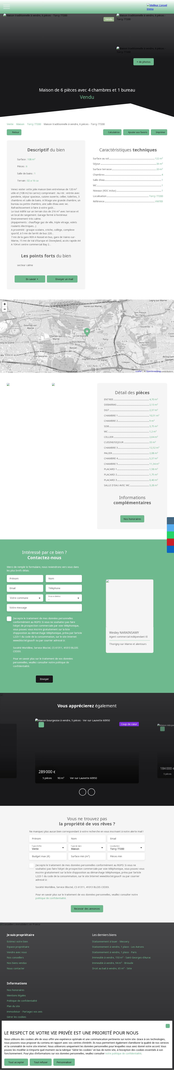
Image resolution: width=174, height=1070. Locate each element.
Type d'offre (36, 846)
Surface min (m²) (80, 856)
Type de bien (76, 846)
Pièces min (116, 856)
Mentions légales (16, 995)
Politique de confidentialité (22, 1000)
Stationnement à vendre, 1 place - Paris (114, 952)
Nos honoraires (15, 990)
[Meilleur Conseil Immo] (158, 7)
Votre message (18, 607)
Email (12, 588)
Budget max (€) (41, 856)
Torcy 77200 (34, 124)
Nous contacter (15, 968)
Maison (20, 124)
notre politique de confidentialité (123, 1053)
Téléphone (54, 588)
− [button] (5, 309)
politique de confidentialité (51, 898)
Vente (10, 124)
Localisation (114, 846)
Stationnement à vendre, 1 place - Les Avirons (118, 946)
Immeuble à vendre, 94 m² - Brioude (112, 963)
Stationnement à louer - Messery (110, 941)
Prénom (14, 578)
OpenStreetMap (153, 371)
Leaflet (138, 371)
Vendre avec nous (17, 952)
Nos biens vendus (17, 963)
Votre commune (19, 597)
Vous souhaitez (54, 596)
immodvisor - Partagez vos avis (24, 1011)
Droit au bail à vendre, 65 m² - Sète (112, 968)
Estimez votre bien (17, 941)
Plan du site (13, 1006)
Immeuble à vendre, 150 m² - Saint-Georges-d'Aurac (121, 957)
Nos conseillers (15, 957)
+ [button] (5, 304)
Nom (51, 578)
